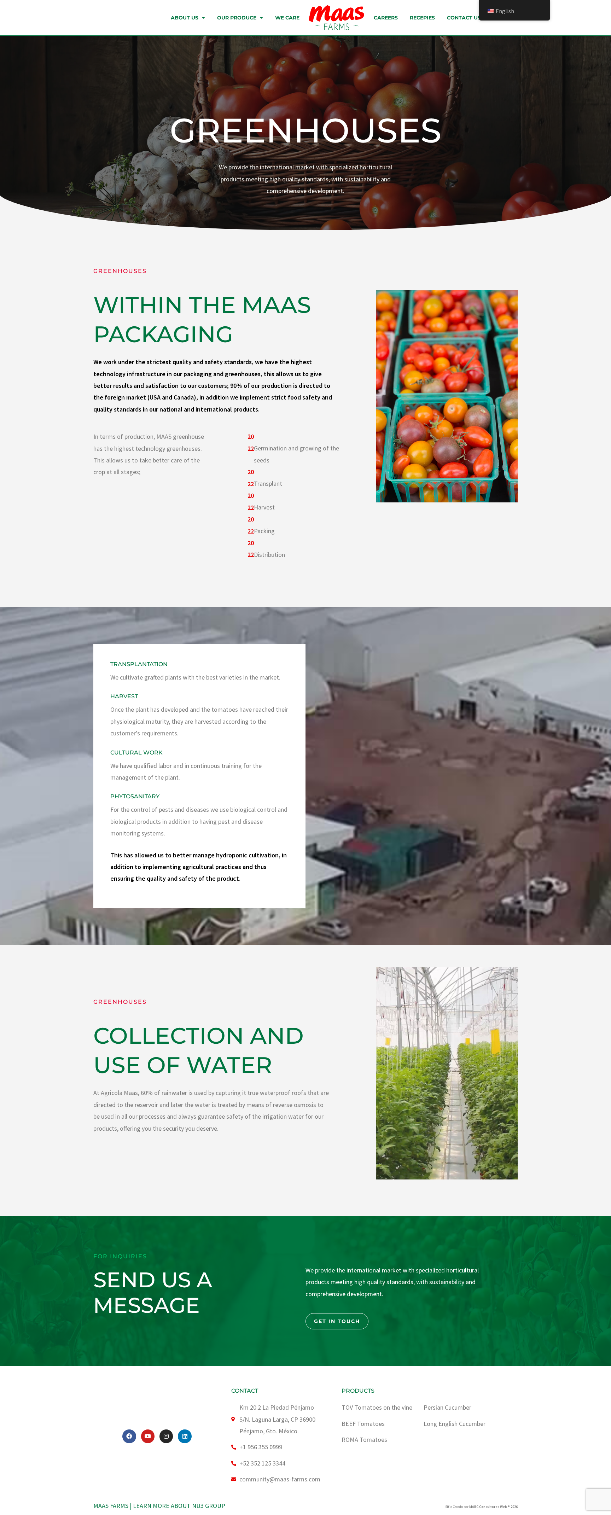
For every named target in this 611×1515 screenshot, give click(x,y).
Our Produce (236, 17)
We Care (287, 17)
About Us (184, 17)
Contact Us (464, 17)
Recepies (422, 17)
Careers (386, 17)
